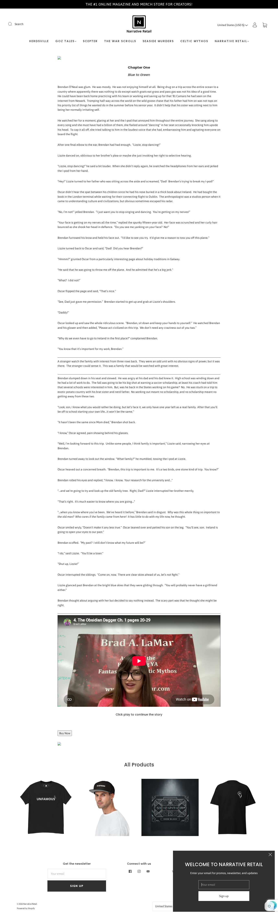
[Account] (255, 25)
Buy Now (64, 733)
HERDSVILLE (39, 41)
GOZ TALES (64, 41)
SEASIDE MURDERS (158, 41)
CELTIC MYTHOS (194, 41)
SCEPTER (90, 41)
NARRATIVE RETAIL (231, 41)
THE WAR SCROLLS (120, 41)
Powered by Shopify (26, 908)
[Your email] (76, 873)
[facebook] (130, 871)
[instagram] (139, 871)
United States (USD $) (231, 25)
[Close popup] (270, 855)
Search (19, 24)
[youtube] (147, 871)
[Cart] (265, 25)
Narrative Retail (30, 904)
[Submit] (12, 23)
